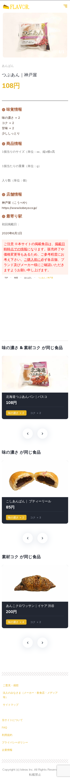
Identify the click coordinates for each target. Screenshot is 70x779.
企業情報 (7, 750)
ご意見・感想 (10, 685)
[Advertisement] (35, 308)
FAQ (4, 727)
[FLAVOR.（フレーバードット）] (16, 7)
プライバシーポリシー (15, 742)
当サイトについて (12, 720)
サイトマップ (10, 704)
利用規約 (7, 735)
